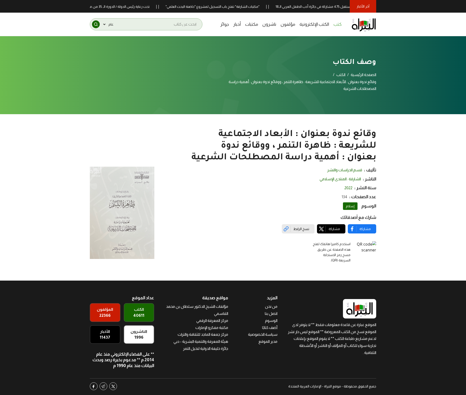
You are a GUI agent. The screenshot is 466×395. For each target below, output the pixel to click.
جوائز (224, 24)
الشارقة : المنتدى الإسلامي (340, 179)
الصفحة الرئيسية (363, 75)
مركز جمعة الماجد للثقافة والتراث (203, 334)
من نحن (271, 306)
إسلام (350, 206)
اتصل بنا (271, 313)
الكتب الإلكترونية (314, 24)
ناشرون (269, 24)
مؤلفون (288, 24)
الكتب (340, 75)
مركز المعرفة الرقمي (212, 320)
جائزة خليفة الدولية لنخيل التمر (205, 348)
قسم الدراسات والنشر (344, 170)
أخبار (237, 24)
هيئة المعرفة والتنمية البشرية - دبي (201, 341)
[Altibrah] (363, 24)
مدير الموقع (267, 341)
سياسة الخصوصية (262, 334)
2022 (348, 188)
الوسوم (271, 320)
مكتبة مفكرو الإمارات (211, 328)
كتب (337, 24)
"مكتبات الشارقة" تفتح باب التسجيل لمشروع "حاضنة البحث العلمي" (224, 7)
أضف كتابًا (269, 328)
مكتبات (251, 24)
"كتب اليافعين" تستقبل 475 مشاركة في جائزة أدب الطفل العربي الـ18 (335, 7)
